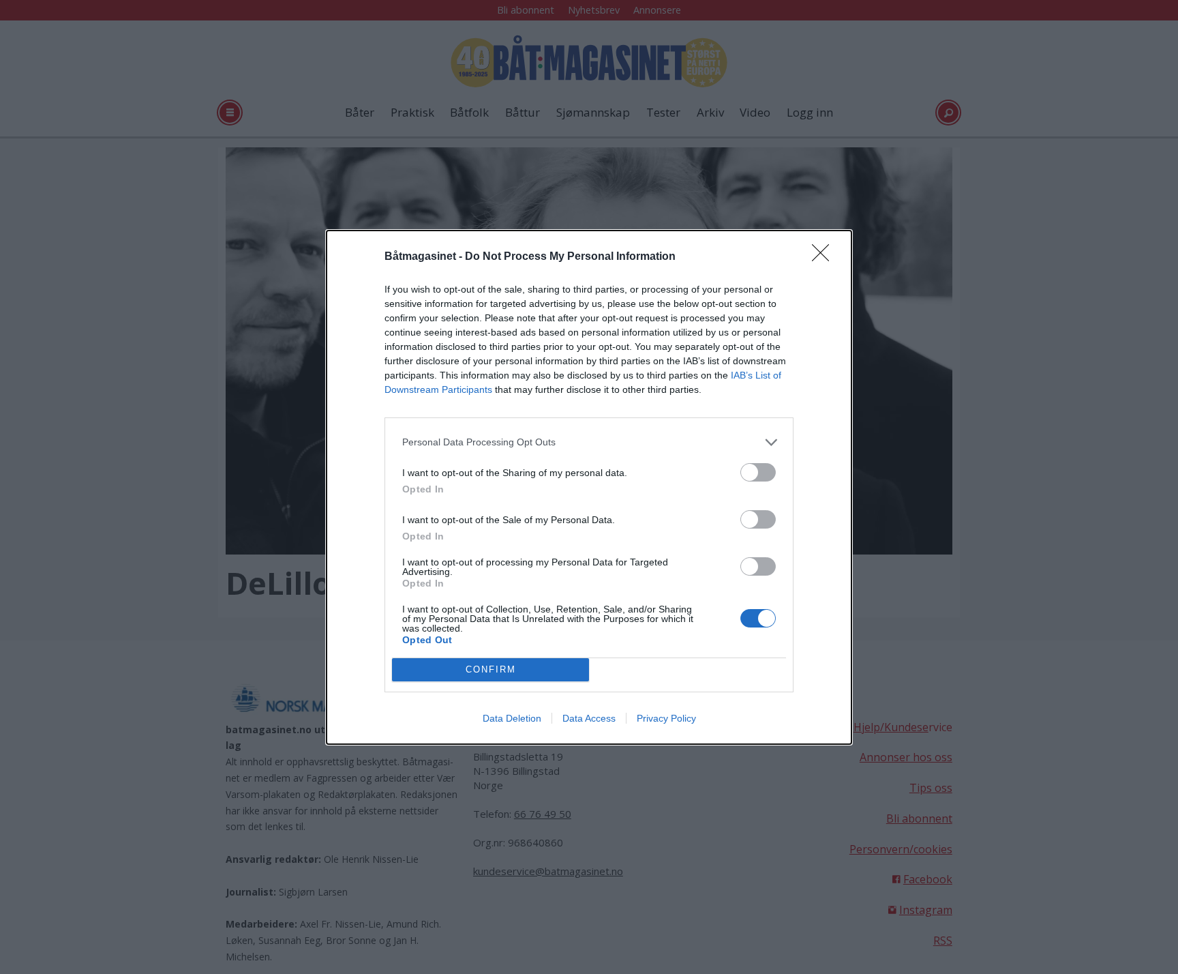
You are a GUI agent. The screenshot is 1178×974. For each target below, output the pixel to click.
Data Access (589, 718)
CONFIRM (491, 669)
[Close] (825, 257)
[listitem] (589, 442)
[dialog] (589, 487)
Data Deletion (512, 718)
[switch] (758, 472)
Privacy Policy (666, 718)
